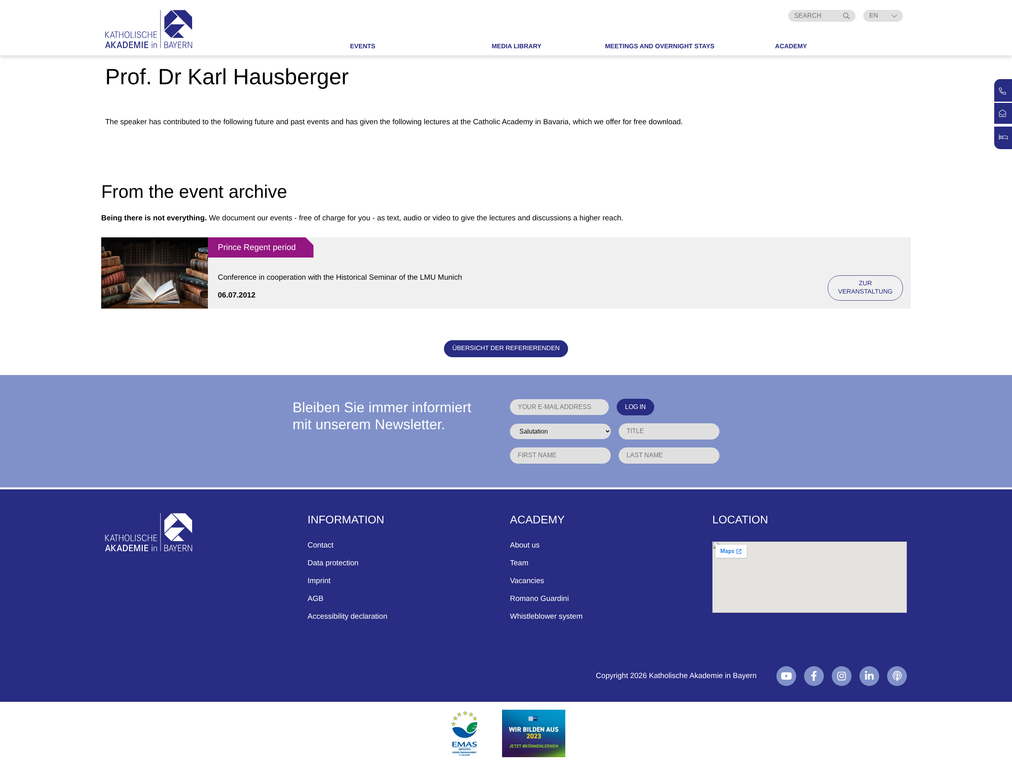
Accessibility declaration (347, 616)
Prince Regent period (257, 247)
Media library (517, 46)
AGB (315, 599)
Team (519, 563)
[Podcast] (897, 676)
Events (362, 46)
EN (873, 15)
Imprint (319, 581)
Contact (320, 545)
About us (525, 545)
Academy (791, 46)
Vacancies (527, 581)
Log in (635, 407)
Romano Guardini (539, 599)
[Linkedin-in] (869, 676)
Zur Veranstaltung (865, 287)
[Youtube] (786, 676)
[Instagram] (842, 676)
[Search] (847, 16)
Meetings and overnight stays (660, 46)
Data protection (333, 563)
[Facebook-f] (814, 676)
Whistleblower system (546, 616)
